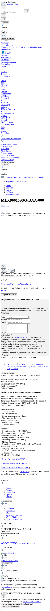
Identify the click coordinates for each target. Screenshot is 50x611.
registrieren (9, 45)
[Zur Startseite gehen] (9, 4)
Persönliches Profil (16, 47)
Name (3, 317)
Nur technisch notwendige (11, 604)
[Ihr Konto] (3, 35)
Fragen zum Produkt (9, 295)
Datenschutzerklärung (22, 337)
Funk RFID (10, 492)
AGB (8, 513)
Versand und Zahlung (14, 515)
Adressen (27, 47)
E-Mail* (4, 322)
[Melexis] (25, 206)
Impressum (10, 508)
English (4, 32)
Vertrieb (4, 290)
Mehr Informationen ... (32, 602)
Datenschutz (10, 511)
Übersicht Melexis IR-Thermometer (15, 468)
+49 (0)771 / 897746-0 (9, 543)
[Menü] (3, 7)
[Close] (3, 267)
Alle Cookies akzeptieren (10, 606)
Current (9, 490)
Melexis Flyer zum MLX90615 (13, 459)
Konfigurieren (27, 604)
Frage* (4, 333)
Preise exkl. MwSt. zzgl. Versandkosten (16, 284)
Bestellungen (6, 49)
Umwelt (9, 497)
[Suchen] (26, 11)
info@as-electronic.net (27, 543)
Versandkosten (6, 587)
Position (9, 488)
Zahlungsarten (36, 47)
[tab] (27, 366)
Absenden (5, 355)
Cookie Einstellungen (14, 519)
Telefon (4, 320)
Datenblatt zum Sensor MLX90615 (15, 463)
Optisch (9, 494)
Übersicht (5, 47)
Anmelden (5, 43)
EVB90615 (24, 472)
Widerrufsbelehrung (13, 517)
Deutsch (4, 27)
